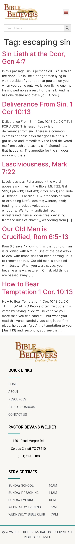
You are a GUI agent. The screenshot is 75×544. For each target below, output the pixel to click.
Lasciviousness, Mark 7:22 (34, 168)
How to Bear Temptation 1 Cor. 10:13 (37, 288)
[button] (66, 12)
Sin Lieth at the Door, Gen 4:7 (33, 57)
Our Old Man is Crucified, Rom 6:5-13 (35, 232)
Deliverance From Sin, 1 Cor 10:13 (37, 108)
